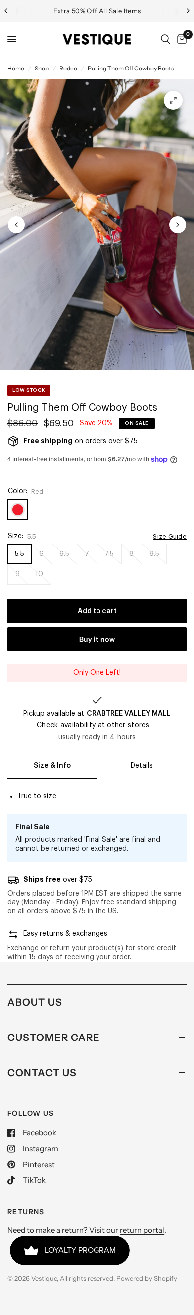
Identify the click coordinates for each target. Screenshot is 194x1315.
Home (15, 68)
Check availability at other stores (93, 725)
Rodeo (68, 68)
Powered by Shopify (146, 1278)
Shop (42, 68)
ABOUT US (34, 1002)
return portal (142, 1230)
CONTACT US (42, 1073)
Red (17, 509)
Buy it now (97, 639)
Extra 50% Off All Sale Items (97, 11)
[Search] (165, 39)
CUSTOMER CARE (53, 1037)
